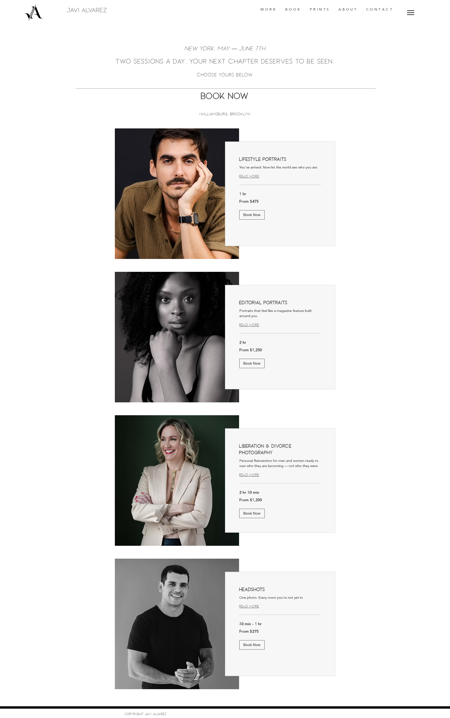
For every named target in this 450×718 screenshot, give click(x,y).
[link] (280, 159)
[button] (268, 9)
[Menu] (410, 12)
